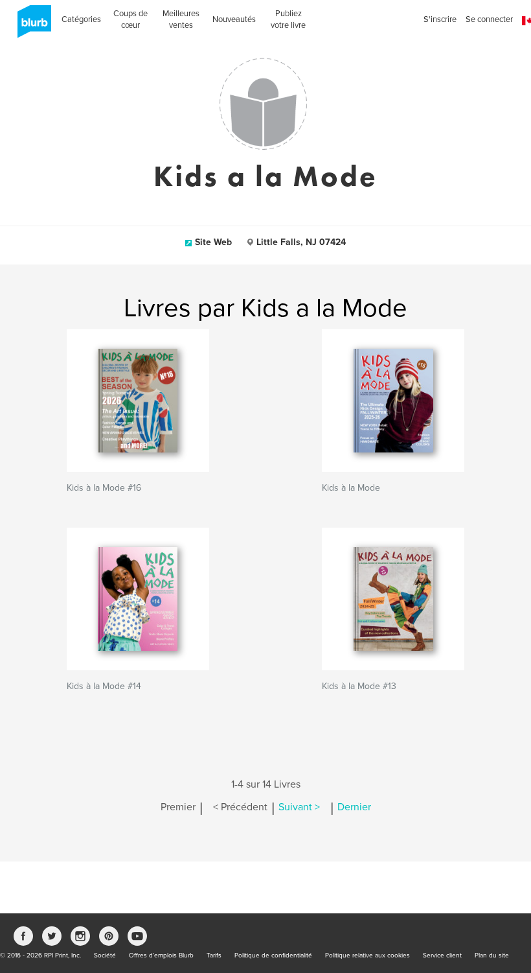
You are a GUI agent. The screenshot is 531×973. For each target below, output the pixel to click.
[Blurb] (30, 25)
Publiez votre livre (288, 19)
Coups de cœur (130, 19)
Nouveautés (234, 19)
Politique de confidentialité (273, 955)
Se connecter (489, 19)
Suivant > (299, 807)
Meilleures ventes (181, 19)
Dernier (354, 807)
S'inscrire (440, 19)
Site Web (213, 242)
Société (105, 955)
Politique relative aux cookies (367, 955)
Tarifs (214, 955)
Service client (442, 955)
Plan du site (492, 955)
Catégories (81, 19)
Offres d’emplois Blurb (161, 955)
